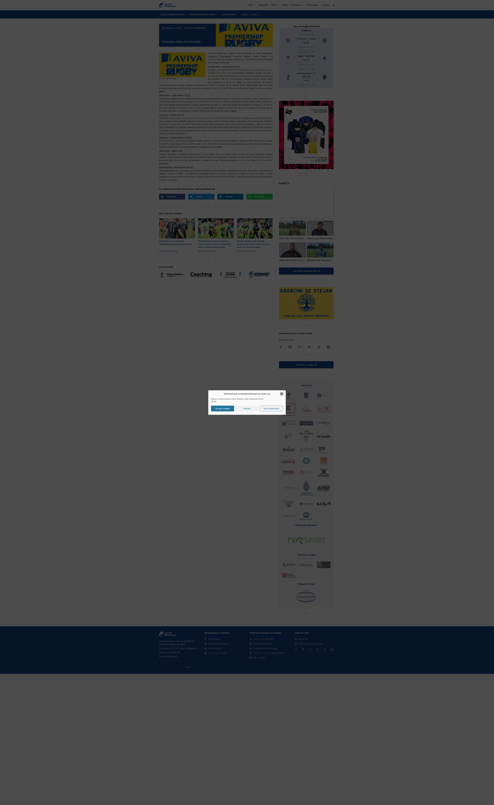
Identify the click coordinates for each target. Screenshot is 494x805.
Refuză (247, 408)
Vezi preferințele (271, 408)
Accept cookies (222, 408)
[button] (281, 394)
